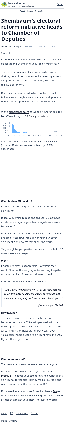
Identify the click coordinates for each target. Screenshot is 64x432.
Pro (55, 391)
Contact (34, 413)
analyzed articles (36, 116)
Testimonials (22, 413)
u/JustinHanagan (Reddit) (50, 305)
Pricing (30, 11)
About (22, 11)
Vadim (13, 420)
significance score (19, 112)
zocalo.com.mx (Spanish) (13, 46)
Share (4, 53)
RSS (11, 413)
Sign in (60, 4)
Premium (6, 375)
